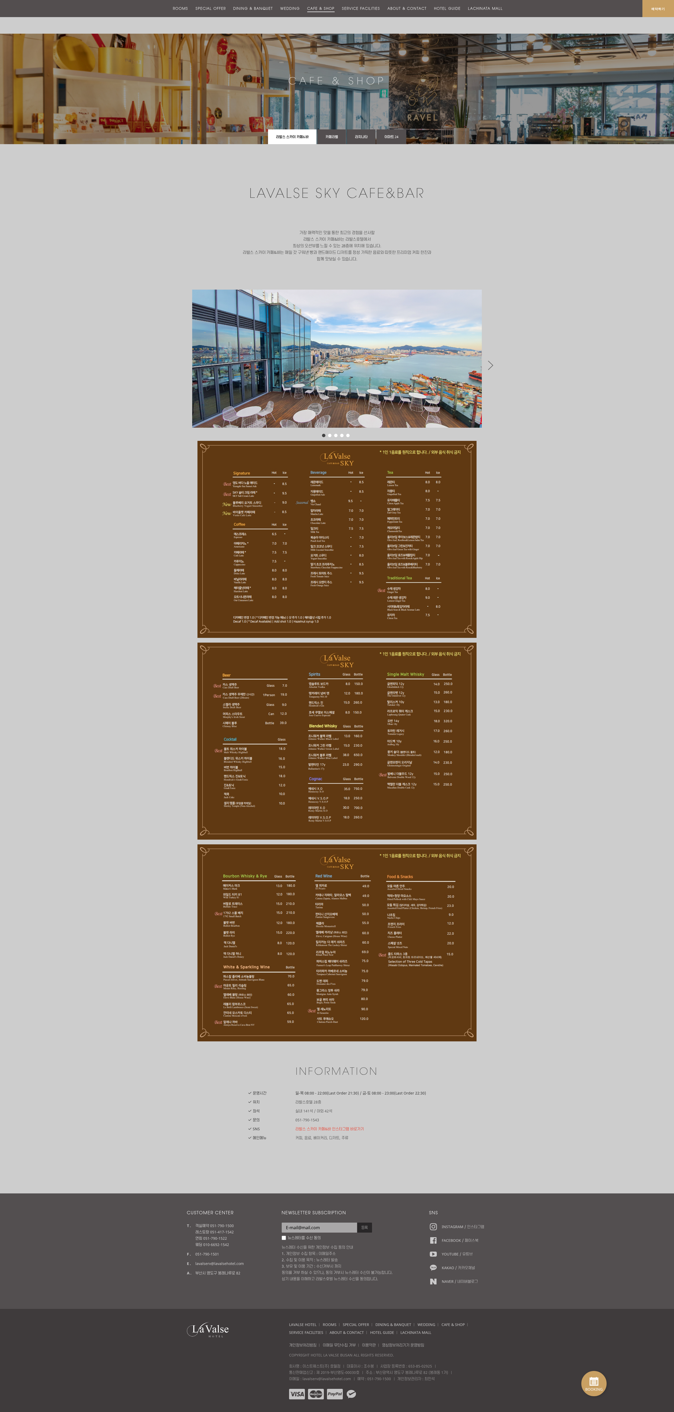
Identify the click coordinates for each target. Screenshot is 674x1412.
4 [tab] (342, 435)
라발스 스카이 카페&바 (292, 136)
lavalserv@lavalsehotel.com (219, 1263)
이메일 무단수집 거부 (339, 1345)
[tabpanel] (337, 359)
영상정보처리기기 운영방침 (403, 1345)
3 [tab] (336, 435)
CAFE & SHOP (321, 8)
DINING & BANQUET (253, 8)
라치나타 (361, 136)
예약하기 (658, 9)
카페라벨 (331, 136)
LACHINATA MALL (485, 8)
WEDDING (290, 8)
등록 (364, 1227)
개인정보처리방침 (302, 1345)
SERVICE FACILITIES (361, 8)
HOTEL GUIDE (447, 8)
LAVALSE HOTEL (302, 1324)
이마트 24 (391, 136)
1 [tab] (323, 435)
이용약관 (369, 1345)
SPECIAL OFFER (211, 8)
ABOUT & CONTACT (407, 8)
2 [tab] (329, 435)
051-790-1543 (307, 1119)
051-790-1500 (379, 1378)
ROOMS (180, 8)
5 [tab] (348, 435)
